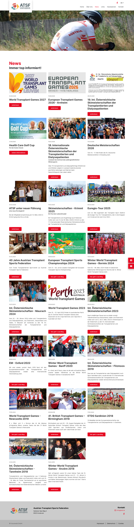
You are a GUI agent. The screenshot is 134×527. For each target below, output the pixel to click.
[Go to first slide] (124, 31)
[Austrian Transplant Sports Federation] (19, 510)
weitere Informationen (18, 152)
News (97, 7)
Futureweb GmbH (16, 523)
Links (103, 7)
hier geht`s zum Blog (57, 277)
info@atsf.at (121, 510)
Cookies (121, 523)
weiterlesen (15, 105)
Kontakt (121, 7)
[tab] (65, 47)
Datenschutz (111, 523)
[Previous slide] (9, 31)
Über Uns (89, 7)
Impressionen (111, 7)
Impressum (100, 523)
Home (82, 7)
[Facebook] (117, 3)
